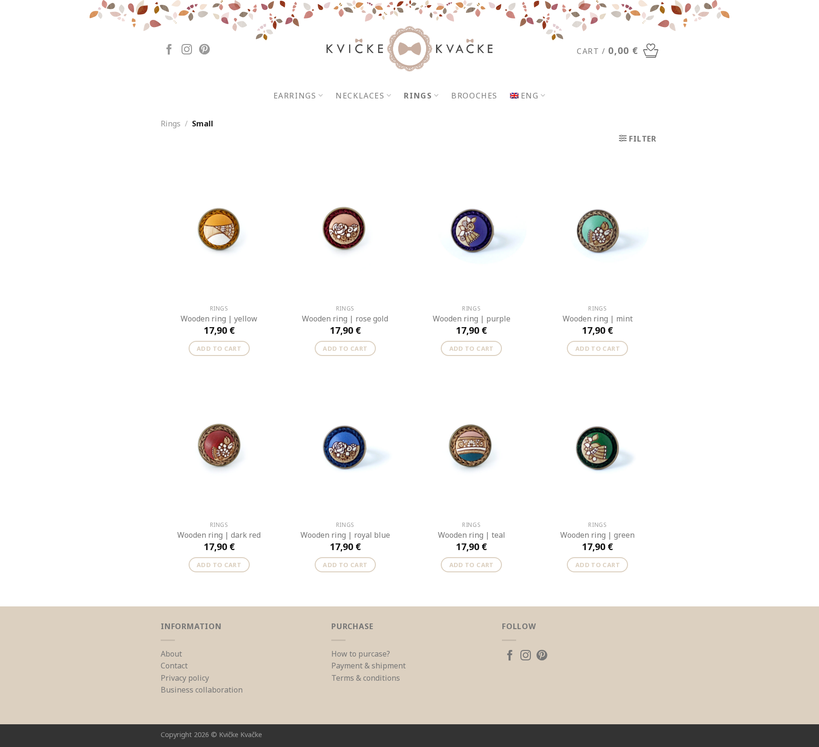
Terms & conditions (365, 678)
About (171, 654)
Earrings (295, 95)
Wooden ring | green (597, 535)
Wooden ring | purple (471, 319)
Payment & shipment (368, 665)
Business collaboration (202, 690)
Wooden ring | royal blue (345, 535)
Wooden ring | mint (598, 319)
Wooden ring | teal (471, 535)
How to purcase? (360, 654)
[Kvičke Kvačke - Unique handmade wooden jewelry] (409, 48)
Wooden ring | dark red (219, 535)
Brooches (474, 95)
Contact (174, 665)
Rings (418, 95)
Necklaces (360, 95)
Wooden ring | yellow (219, 319)
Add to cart (219, 348)
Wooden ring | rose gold (345, 319)
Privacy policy (185, 678)
